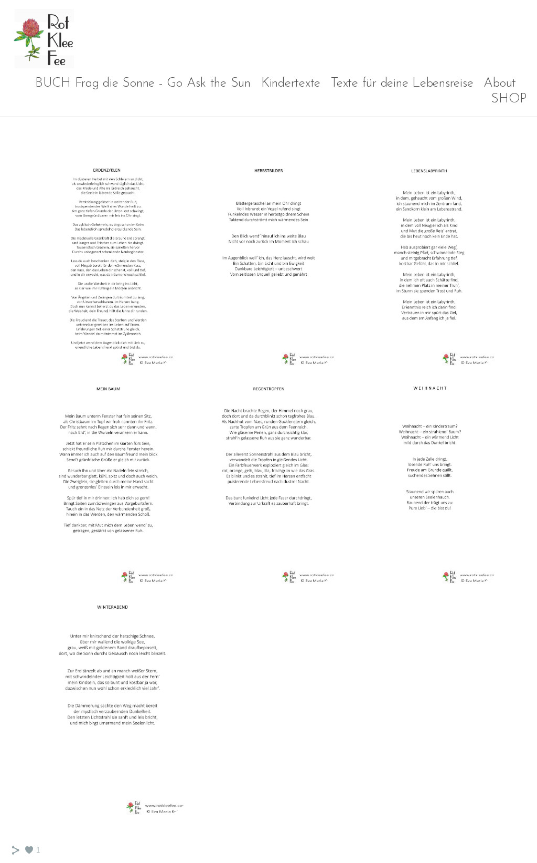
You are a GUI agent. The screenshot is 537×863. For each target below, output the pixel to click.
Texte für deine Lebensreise (402, 83)
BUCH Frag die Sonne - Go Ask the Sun (143, 83)
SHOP (509, 99)
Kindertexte (290, 83)
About (500, 83)
